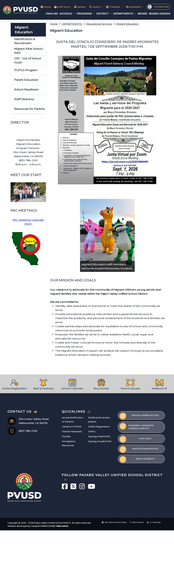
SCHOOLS (66, 13)
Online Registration (99, 426)
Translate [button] (115, 6)
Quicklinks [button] (136, 6)
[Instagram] (82, 488)
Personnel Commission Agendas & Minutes (140, 427)
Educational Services (99, 23)
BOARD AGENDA (158, 13)
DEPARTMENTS (123, 13)
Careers (81, 6)
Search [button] (96, 6)
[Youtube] (91, 488)
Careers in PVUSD (72, 426)
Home (47, 6)
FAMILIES (51, 13)
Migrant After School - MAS (29, 50)
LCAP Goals (145, 438)
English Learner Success (145, 415)
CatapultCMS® (38, 526)
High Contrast (138, 522)
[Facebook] (65, 488)
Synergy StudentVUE (99, 441)
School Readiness (26, 89)
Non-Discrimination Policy (115, 522)
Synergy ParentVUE (99, 436)
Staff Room (64, 6)
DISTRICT (102, 13)
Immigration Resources (145, 449)
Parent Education (26, 79)
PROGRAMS (84, 13)
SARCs (91, 431)
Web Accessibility (145, 459)
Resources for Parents (29, 108)
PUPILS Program (26, 70)
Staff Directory (24, 99)
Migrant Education (127, 23)
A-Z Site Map (155, 522)
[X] (74, 488)
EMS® (51, 526)
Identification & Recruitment (24, 41)
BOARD (142, 13)
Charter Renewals (72, 431)
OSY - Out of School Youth (27, 60)
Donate (66, 436)
